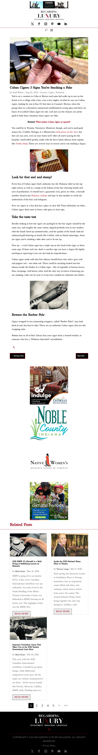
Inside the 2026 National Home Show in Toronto (67, 562)
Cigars (51, 92)
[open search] (46, 30)
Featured (60, 92)
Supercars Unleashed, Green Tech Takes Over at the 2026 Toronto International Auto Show (26, 647)
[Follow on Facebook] (39, 24)
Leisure (43, 92)
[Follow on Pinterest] (52, 24)
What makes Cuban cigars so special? (53, 122)
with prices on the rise (66, 132)
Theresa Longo (63, 569)
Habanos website (39, 195)
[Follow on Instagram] (45, 24)
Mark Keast (20, 571)
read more (21, 613)
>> (66, 705)
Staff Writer (18, 92)
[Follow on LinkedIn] (65, 24)
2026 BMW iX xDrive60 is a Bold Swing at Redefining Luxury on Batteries (26, 563)
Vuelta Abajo (22, 143)
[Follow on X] (32, 24)
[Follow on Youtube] (59, 24)
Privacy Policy (49, 745)
